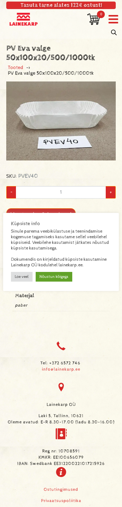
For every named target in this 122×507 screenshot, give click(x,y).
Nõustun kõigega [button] (54, 276)
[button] (113, 19)
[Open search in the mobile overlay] (114, 33)
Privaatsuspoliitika (61, 500)
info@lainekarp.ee (61, 369)
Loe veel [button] (22, 276)
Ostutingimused (61, 489)
